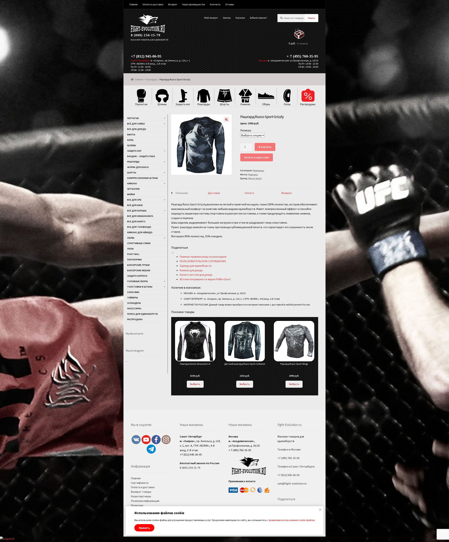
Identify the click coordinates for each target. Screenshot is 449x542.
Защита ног (134, 150)
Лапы (130, 248)
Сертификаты (140, 482)
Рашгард (253, 174)
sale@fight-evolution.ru (292, 483)
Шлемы (131, 145)
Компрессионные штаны (142, 178)
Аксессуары (134, 308)
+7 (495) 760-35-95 (288, 458)
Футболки (133, 188)
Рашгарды (151, 79)
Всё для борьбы (136, 210)
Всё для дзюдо (136, 129)
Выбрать (195, 384)
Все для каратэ (136, 221)
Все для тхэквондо (139, 226)
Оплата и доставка (143, 487)
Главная (139, 79)
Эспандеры (134, 303)
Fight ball (133, 254)
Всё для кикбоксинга (140, 216)
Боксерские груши (138, 265)
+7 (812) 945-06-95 (146, 56)
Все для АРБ (134, 199)
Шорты (131, 172)
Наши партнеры (141, 496)
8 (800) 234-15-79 (145, 35)
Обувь (130, 237)
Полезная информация (145, 501)
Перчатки (133, 118)
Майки (131, 194)
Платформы (134, 259)
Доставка (214, 193)
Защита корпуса (137, 275)
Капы (130, 140)
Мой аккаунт (211, 17)
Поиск (311, 18)
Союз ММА (133, 292)
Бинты (131, 134)
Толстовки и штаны (139, 286)
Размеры (245, 130)
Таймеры (132, 297)
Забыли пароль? (258, 17)
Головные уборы (137, 281)
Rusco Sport (255, 178)
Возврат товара (141, 491)
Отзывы (229, 4)
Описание (182, 193)
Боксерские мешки (138, 270)
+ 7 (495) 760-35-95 (302, 56)
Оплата (249, 193)
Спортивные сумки (138, 243)
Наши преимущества (193, 4)
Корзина (240, 17)
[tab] (189, 193)
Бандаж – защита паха (141, 156)
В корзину (265, 147)
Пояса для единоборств (142, 313)
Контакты (215, 4)
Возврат (286, 193)
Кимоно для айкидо (139, 232)
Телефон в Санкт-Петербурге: (296, 466)
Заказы (227, 17)
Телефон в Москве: (289, 449)
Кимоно (132, 183)
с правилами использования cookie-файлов (291, 520)
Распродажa (135, 319)
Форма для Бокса (138, 167)
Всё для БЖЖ (135, 205)
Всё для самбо (136, 123)
